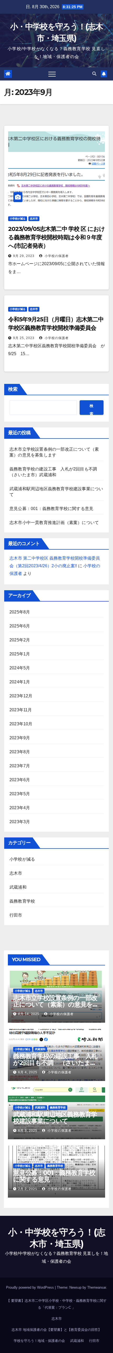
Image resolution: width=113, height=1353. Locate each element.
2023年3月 (19, 822)
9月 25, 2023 (23, 338)
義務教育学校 (22, 901)
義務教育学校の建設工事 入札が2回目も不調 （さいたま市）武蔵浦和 (55, 1062)
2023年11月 (20, 710)
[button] (94, 74)
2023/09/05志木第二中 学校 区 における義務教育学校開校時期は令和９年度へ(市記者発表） (56, 237)
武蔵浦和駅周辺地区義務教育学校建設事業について (55, 1118)
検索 (13, 389)
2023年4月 (19, 808)
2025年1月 (19, 654)
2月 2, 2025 (27, 1189)
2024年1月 (19, 682)
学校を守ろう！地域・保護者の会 (39, 1341)
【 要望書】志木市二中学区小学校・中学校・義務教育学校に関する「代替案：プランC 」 (57, 1304)
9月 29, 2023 (23, 256)
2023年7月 (19, 766)
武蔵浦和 (18, 887)
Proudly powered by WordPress (30, 1287)
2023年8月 (19, 752)
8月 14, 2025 (28, 1014)
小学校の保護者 (56, 256)
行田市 (15, 915)
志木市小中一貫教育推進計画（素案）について (54, 522)
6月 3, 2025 (27, 1130)
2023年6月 (19, 780)
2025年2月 (19, 640)
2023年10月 (21, 724)
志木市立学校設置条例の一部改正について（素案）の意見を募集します (56, 1004)
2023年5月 (19, 794)
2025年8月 (19, 612)
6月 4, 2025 (27, 1072)
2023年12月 (21, 696)
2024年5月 (19, 668)
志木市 (34, 218)
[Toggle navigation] (52, 73)
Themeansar (96, 1287)
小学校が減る (17, 218)
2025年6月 (19, 626)
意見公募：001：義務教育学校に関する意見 (53, 508)
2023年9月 (19, 738)
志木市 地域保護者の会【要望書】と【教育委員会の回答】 (56, 1330)
